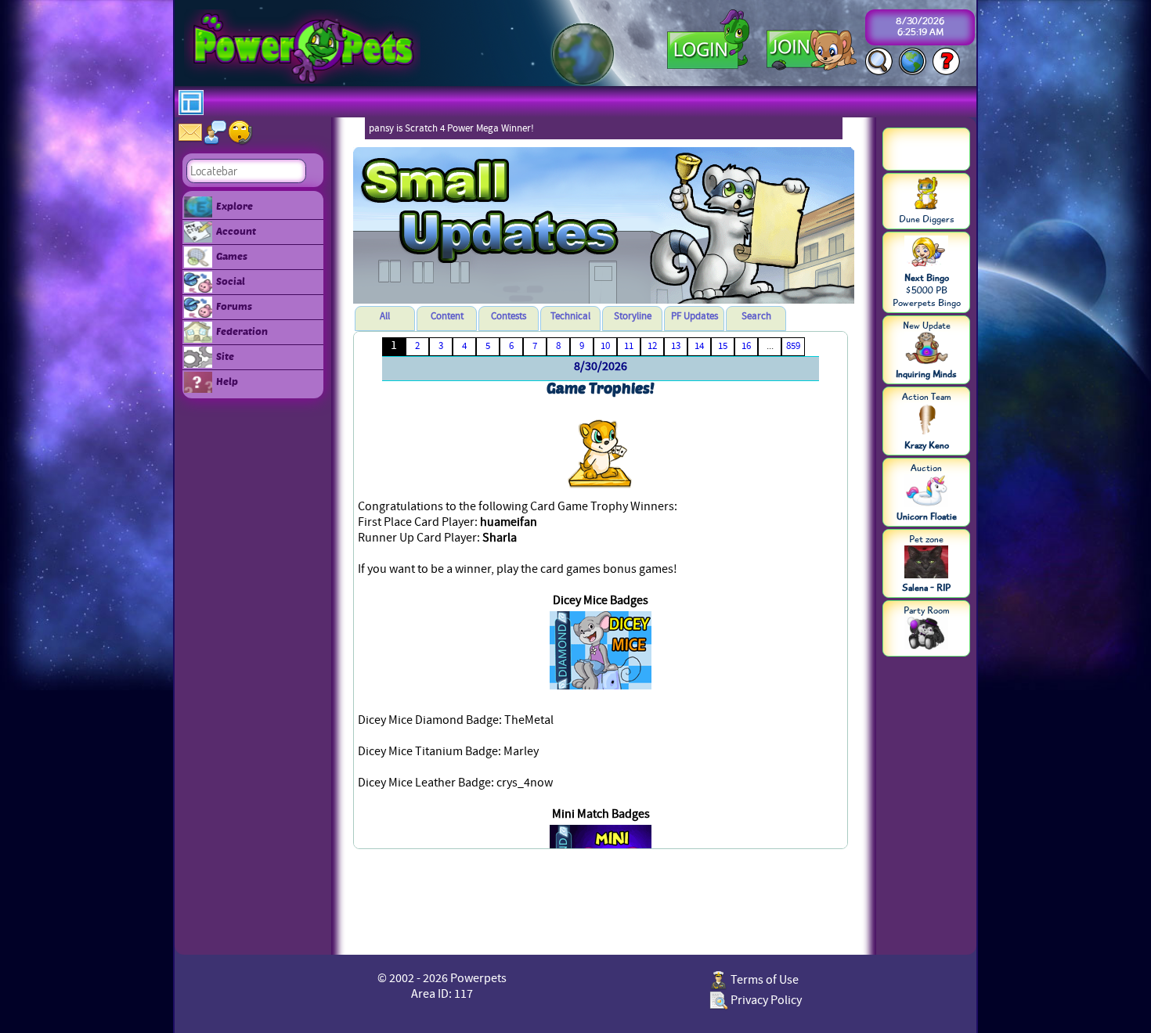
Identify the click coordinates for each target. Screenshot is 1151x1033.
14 (699, 346)
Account (236, 231)
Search (756, 316)
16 (746, 346)
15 (722, 346)
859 (793, 346)
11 (628, 346)
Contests (508, 316)
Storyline (632, 316)
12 (652, 346)
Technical (570, 316)
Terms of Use (763, 980)
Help (227, 381)
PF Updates (694, 316)
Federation (242, 331)
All (385, 316)
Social (230, 281)
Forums (234, 306)
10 (605, 346)
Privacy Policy (765, 1000)
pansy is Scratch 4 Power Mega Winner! (451, 128)
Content (447, 316)
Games (231, 256)
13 (675, 346)
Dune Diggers (926, 219)
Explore (234, 206)
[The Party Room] (926, 635)
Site (225, 356)
